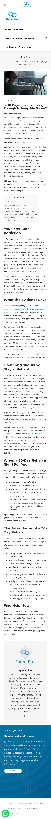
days (32, 434)
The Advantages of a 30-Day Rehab (19, 217)
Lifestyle (29, 38)
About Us (11, 809)
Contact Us (12, 814)
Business (18, 29)
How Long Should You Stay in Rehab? (20, 211)
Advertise (32, 809)
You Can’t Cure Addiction (15, 205)
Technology (25, 47)
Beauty (7, 29)
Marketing (10, 47)
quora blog (8, 113)
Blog (21, 809)
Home (6, 62)
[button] (5, 813)
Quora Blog (39, 803)
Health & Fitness (13, 38)
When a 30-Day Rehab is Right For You (21, 214)
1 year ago (17, 113)
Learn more (13, 771)
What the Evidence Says (15, 208)
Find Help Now (11, 220)
